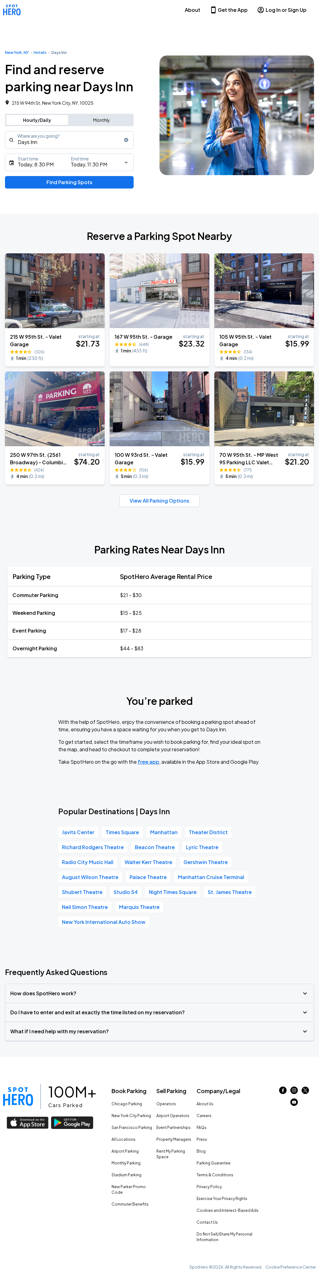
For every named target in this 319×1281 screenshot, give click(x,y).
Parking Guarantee (214, 1163)
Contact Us (207, 1222)
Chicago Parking (127, 1104)
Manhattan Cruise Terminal (211, 877)
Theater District (208, 832)
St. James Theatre (230, 892)
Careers (204, 1115)
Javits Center (78, 832)
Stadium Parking (126, 1175)
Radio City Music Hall (87, 862)
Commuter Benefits (130, 1204)
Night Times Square (173, 892)
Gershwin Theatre (205, 862)
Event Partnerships (173, 1127)
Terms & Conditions (215, 1175)
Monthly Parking (126, 1163)
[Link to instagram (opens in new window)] (294, 1092)
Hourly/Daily (37, 120)
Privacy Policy (209, 1186)
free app (148, 761)
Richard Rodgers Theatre (93, 847)
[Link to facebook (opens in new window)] (283, 1092)
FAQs (202, 1127)
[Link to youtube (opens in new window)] (294, 1104)
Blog (201, 1151)
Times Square (122, 832)
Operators (166, 1104)
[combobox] (69, 140)
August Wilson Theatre (90, 877)
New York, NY (17, 52)
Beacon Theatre (155, 847)
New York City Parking (131, 1115)
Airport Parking (125, 1151)
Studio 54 (126, 892)
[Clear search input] (126, 139)
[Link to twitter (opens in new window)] (305, 1092)
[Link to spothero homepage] (18, 1096)
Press (202, 1139)
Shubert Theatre (82, 892)
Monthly (101, 120)
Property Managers (173, 1139)
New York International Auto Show (103, 922)
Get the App (233, 10)
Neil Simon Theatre (85, 907)
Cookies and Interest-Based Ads (228, 1210)
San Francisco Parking (132, 1127)
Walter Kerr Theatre (148, 862)
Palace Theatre (148, 877)
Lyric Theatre (202, 847)
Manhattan (164, 832)
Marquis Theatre (139, 907)
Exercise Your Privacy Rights (222, 1198)
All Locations (124, 1139)
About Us (205, 1104)
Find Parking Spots (69, 182)
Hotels (40, 52)
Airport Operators (172, 1115)
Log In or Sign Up (286, 10)
